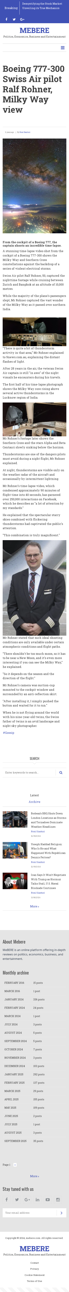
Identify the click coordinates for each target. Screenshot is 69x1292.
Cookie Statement (35, 1275)
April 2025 (11, 1099)
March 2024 (12, 1016)
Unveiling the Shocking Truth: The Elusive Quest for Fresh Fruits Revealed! (44, 8)
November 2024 (15, 1057)
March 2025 (12, 1091)
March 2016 (12, 991)
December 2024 (14, 1066)
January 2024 (14, 999)
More (33, 906)
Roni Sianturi (25, 132)
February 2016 (14, 982)
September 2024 (15, 1041)
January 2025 (13, 1074)
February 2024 (14, 1007)
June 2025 (11, 1116)
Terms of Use (34, 1281)
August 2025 (13, 1132)
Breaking (11, 8)
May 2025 (10, 1107)
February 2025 (14, 1082)
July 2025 (10, 1124)
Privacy (34, 1269)
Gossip (9, 732)
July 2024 (11, 1024)
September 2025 (15, 1141)
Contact (34, 1263)
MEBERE (34, 30)
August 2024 (13, 1032)
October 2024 (13, 1049)
